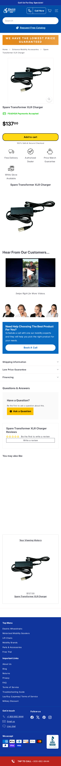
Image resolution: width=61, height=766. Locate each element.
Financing (8, 377)
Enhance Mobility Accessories (25, 49)
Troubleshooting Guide (14, 692)
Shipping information (14, 362)
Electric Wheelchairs (12, 629)
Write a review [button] (30, 440)
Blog (5, 669)
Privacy (6, 678)
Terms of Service (11, 687)
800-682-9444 (33, 761)
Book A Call (30, 347)
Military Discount (11, 701)
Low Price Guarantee (14, 369)
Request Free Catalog (32, 27)
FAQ (5, 682)
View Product (14, 520)
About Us (7, 664)
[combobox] (30, 20)
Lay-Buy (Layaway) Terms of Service (20, 696)
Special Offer (14, 509)
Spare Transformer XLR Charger (30, 596)
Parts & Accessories (12, 647)
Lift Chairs (7, 638)
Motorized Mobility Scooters (16, 633)
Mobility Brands (10, 642)
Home (5, 49)
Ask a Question (21, 411)
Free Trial (7, 652)
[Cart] (49, 10)
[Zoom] (49, 99)
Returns (6, 673)
